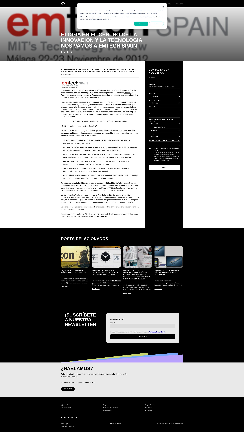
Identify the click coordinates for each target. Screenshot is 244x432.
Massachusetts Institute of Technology (85, 95)
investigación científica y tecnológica (84, 97)
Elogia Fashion (107, 410)
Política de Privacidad (156, 332)
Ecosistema (179, 4)
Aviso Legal (64, 423)
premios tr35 (69, 69)
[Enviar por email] (71, 52)
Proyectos (148, 410)
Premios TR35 (107, 188)
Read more (64, 286)
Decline (156, 24)
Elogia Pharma (149, 405)
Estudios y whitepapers (110, 407)
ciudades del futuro (101, 140)
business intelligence (126, 69)
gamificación (116, 150)
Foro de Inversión (105, 195)
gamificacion (101, 71)
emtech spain (112, 71)
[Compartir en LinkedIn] (68, 52)
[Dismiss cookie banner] (163, 7)
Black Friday (116, 281)
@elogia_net (103, 214)
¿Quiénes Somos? (66, 405)
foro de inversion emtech (71, 71)
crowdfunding (88, 69)
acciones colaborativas (112, 147)
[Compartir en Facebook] (61, 52)
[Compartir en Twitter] (64, 52)
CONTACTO (68, 389)
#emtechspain (111, 69)
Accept (141, 24)
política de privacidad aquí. (161, 160)
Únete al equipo (66, 407)
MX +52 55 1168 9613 (86, 382)
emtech (78, 69)
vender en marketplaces (163, 283)
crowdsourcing (88, 71)
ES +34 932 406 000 (69, 382)
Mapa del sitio (149, 407)
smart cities (100, 69)
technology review (126, 71)
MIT (62, 69)
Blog (104, 405)
